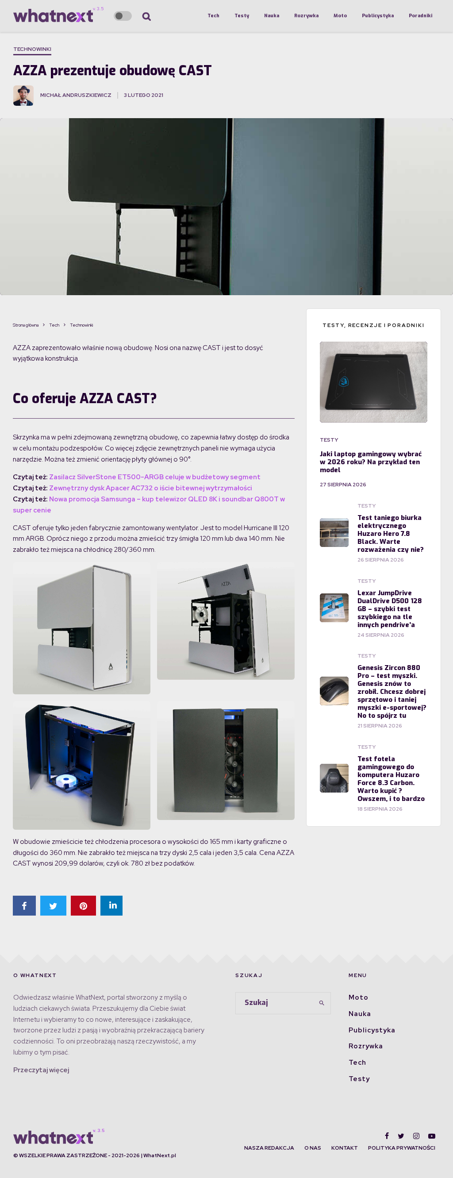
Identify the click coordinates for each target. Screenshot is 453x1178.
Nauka (271, 15)
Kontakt (344, 1147)
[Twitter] (401, 1136)
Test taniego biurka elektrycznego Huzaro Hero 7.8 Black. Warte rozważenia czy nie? (390, 534)
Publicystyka (378, 15)
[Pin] (83, 906)
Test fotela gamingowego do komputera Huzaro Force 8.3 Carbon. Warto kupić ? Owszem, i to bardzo (391, 779)
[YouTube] (432, 1136)
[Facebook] (386, 1136)
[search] (321, 1003)
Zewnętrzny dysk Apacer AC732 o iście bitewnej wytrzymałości (150, 488)
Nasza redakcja (269, 1147)
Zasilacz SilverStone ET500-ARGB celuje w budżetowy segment (155, 477)
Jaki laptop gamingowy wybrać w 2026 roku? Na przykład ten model (371, 462)
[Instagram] (416, 1136)
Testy (241, 15)
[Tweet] (53, 906)
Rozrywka (306, 15)
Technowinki (32, 49)
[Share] (24, 906)
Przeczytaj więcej (41, 1070)
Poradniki (420, 15)
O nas (312, 1147)
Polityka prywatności (401, 1147)
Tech (213, 15)
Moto (340, 15)
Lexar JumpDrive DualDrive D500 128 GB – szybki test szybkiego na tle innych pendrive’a (389, 609)
